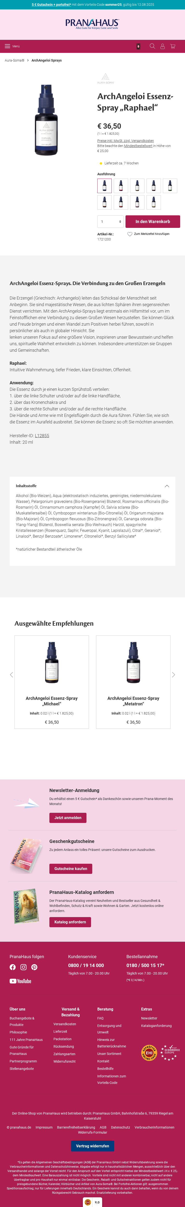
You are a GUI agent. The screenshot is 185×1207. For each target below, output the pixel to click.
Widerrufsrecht (64, 1061)
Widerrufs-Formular (92, 1132)
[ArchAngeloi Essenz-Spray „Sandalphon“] (137, 202)
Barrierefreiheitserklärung (76, 1127)
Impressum (44, 1127)
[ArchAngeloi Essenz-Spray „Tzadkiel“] (153, 202)
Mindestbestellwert (138, 146)
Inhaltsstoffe (26, 485)
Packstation (62, 1039)
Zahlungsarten (64, 1054)
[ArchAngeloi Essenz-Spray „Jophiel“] (170, 186)
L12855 (42, 435)
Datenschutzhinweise (65, 1166)
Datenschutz (120, 1127)
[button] (11, 674)
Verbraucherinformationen (154, 1127)
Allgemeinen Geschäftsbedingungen (59, 1162)
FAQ (100, 1018)
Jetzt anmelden (67, 817)
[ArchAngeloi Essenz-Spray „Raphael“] (104, 186)
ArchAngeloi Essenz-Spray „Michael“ (52, 701)
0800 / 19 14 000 (86, 965)
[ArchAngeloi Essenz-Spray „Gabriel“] (121, 202)
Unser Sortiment (109, 1054)
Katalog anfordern (70, 922)
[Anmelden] (162, 46)
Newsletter (149, 1018)
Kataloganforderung (156, 1026)
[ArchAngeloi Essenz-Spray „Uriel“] (104, 202)
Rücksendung (63, 1046)
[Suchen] (152, 46)
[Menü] (9, 46)
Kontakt (103, 1061)
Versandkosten (64, 1024)
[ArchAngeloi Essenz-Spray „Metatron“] (153, 186)
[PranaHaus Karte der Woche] (138, 46)
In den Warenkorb (153, 221)
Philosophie (18, 1032)
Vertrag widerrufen (92, 1146)
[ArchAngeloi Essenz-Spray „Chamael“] (121, 186)
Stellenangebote (22, 1069)
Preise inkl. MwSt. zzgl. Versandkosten (125, 141)
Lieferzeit (60, 1031)
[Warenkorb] (172, 46)
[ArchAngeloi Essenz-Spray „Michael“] (137, 186)
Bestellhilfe (105, 1069)
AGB (103, 1127)
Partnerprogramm (23, 1061)
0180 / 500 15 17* (145, 965)
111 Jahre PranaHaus (26, 1040)
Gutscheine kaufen (70, 868)
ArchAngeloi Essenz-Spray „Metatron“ (133, 701)
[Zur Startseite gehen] (92, 22)
